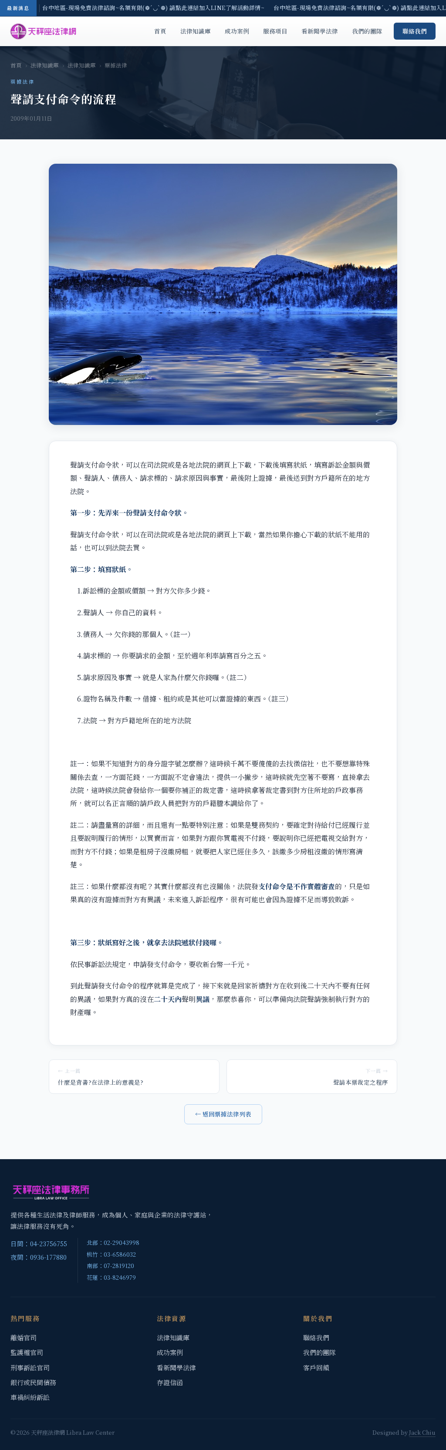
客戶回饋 (316, 1367)
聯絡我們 (414, 31)
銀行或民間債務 (33, 1382)
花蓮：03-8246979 (111, 1277)
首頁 (160, 31)
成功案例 (237, 31)
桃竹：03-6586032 (111, 1254)
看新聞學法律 (319, 31)
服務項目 (275, 31)
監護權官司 (26, 1352)
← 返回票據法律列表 (223, 1113)
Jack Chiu (422, 1432)
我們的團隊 (367, 31)
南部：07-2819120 (110, 1265)
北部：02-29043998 (113, 1242)
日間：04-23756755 (38, 1243)
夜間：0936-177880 (38, 1256)
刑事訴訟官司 (30, 1367)
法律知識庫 (195, 31)
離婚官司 (23, 1337)
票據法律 (116, 65)
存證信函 (170, 1382)
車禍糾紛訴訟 (30, 1397)
